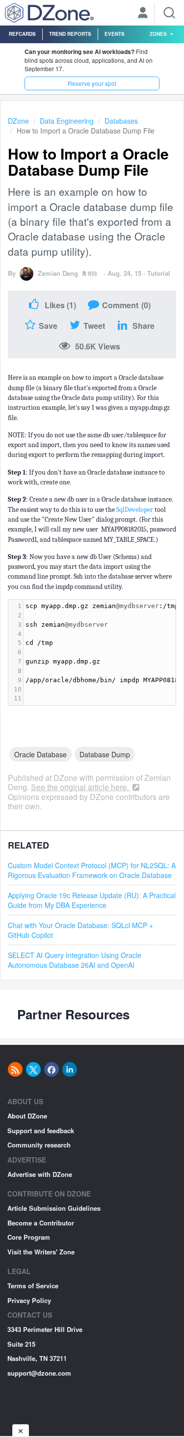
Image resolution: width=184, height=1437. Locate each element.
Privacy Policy (29, 1300)
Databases (121, 121)
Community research (39, 1144)
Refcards (22, 33)
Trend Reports (70, 33)
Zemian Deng (58, 273)
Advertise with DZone (39, 1174)
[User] (143, 14)
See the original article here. (81, 787)
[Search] (169, 13)
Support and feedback (40, 1130)
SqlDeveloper (135, 510)
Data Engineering (67, 121)
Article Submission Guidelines (54, 1208)
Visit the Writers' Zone (41, 1251)
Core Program (28, 1237)
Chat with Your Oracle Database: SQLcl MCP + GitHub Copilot (80, 930)
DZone (18, 121)
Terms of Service (32, 1285)
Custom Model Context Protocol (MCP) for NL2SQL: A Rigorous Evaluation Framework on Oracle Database (92, 870)
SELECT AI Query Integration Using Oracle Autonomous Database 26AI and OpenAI (74, 960)
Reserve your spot (92, 83)
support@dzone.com (39, 1373)
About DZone (27, 1115)
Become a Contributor (40, 1222)
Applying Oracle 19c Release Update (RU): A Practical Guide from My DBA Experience (92, 900)
